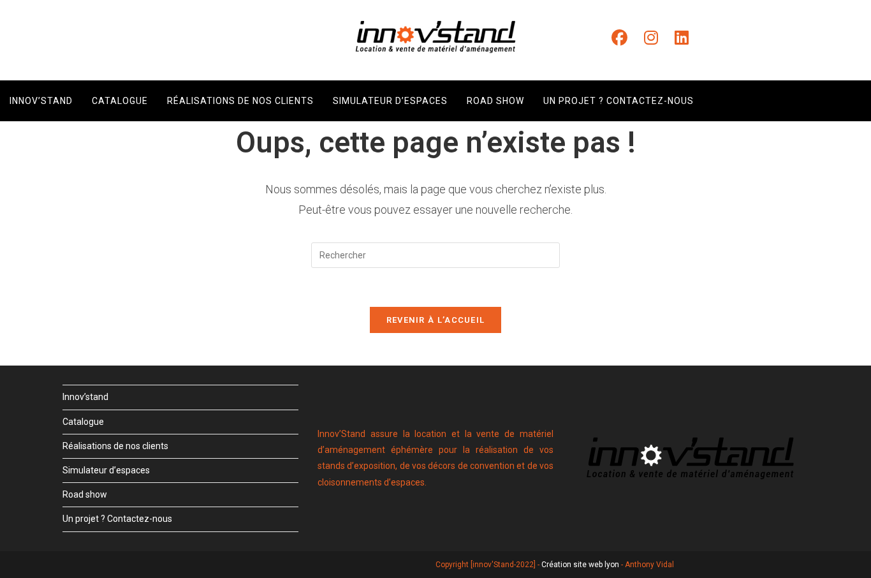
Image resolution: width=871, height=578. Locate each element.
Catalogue (83, 422)
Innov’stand (85, 397)
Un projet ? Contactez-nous (117, 519)
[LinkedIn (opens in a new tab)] (682, 38)
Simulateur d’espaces (106, 470)
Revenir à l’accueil (435, 320)
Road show (84, 494)
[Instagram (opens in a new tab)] (651, 38)
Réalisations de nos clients (115, 446)
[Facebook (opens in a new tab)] (619, 38)
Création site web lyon (580, 564)
